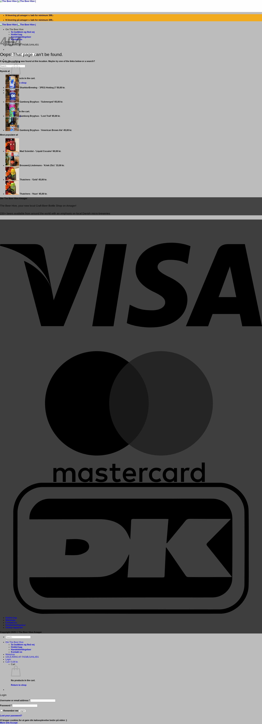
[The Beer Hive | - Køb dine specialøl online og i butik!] (18, 1)
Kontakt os (11, 622)
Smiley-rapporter (14, 627)
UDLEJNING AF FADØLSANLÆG (22, 45)
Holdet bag (11, 618)
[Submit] (12, 57)
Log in (22, 711)
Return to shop (18, 685)
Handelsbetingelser (15, 625)
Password (6, 705)
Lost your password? (11, 715)
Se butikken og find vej (23, 32)
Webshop (10, 620)
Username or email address (15, 700)
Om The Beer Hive (14, 29)
